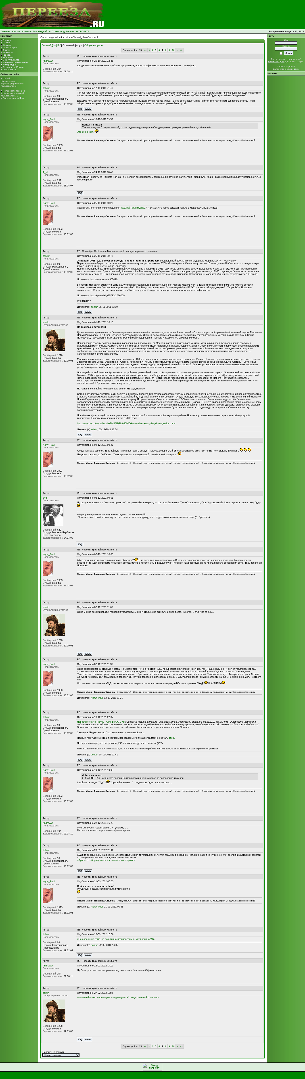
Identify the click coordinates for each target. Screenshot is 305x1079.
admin (46, 322)
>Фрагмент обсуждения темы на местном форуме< (106, 860)
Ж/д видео (8, 57)
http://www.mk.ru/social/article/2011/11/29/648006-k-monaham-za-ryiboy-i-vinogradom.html (126, 423)
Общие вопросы (93, 45)
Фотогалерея (10, 47)
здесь (172, 737)
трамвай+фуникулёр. (133, 207)
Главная (5, 31)
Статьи (16, 31)
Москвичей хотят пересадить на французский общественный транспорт (118, 997)
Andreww (48, 60)
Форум (6, 50)
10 (173, 50)
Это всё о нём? (86, 131)
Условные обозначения (15, 62)
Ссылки (26, 31)
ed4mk (20, 98)
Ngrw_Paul (48, 119)
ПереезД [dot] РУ (51, 45)
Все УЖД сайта (41, 31)
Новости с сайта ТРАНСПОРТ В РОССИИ (101, 721)
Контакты (8, 52)
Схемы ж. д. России (63, 31)
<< (145, 50)
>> (181, 50)
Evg (45, 497)
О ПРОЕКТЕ (82, 31)
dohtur (46, 88)
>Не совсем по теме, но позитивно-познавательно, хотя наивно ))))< (116, 939)
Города (6, 55)
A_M (45, 172)
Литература (9, 64)
